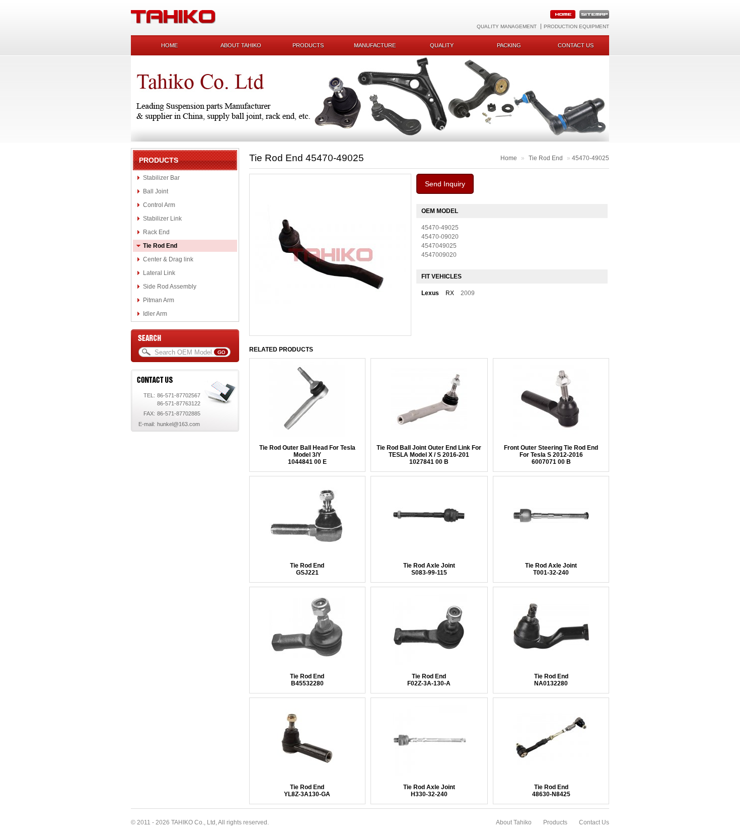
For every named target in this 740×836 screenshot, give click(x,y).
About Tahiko (240, 45)
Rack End (156, 232)
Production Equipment (576, 26)
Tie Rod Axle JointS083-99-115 (429, 569)
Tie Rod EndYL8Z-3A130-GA (307, 791)
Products (308, 45)
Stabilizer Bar (161, 177)
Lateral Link (159, 272)
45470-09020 (440, 236)
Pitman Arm (158, 300)
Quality (442, 45)
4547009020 (439, 254)
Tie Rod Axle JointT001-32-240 (551, 569)
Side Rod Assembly (169, 286)
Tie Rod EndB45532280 (307, 680)
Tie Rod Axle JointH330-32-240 (429, 791)
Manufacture (375, 45)
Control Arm (159, 204)
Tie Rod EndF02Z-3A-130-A (429, 680)
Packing (509, 45)
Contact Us (594, 822)
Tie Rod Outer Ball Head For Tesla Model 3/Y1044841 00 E (307, 454)
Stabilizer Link (162, 218)
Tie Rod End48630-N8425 (551, 791)
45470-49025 (590, 158)
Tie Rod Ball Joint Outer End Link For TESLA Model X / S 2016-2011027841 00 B (429, 454)
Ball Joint (155, 191)
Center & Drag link (168, 259)
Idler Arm (155, 313)
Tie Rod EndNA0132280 (551, 680)
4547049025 (439, 245)
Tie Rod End (160, 245)
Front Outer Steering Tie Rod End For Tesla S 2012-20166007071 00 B (551, 454)
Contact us (576, 45)
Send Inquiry (445, 184)
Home (169, 45)
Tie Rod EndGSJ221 (307, 569)
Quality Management (507, 26)
